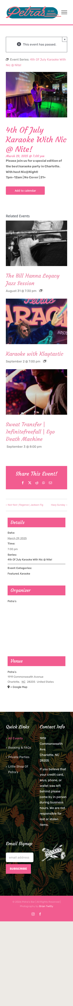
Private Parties (18, 757)
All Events (15, 738)
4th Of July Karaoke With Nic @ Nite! (30, 559)
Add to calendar (25, 190)
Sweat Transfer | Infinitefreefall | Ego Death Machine (30, 431)
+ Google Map (18, 687)
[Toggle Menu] (64, 12)
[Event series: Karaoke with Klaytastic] (44, 361)
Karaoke (25, 573)
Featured (13, 573)
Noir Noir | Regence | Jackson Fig (25, 504)
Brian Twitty (46, 906)
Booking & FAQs (19, 747)
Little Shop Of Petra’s (18, 769)
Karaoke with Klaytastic (34, 353)
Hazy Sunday (58, 504)
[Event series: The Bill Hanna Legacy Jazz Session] (41, 290)
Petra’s (12, 601)
